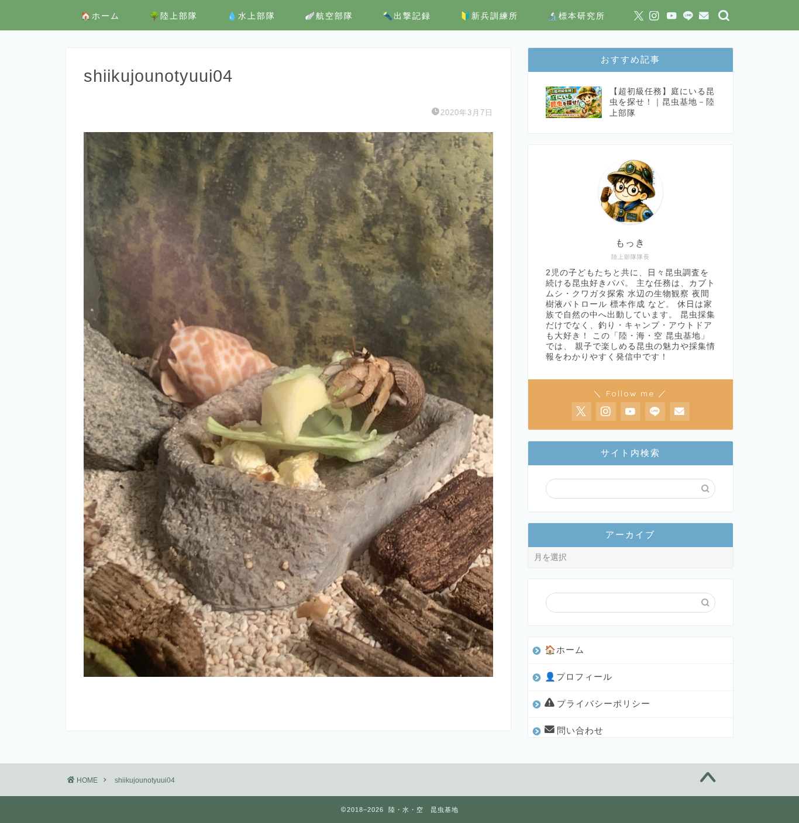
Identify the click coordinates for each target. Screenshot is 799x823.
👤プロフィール (578, 677)
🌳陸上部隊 (173, 16)
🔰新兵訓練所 (489, 16)
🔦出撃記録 (407, 16)
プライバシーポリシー (603, 703)
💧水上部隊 (251, 16)
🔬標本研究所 (576, 16)
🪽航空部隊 (329, 16)
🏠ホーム (100, 16)
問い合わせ (580, 730)
